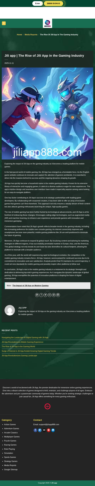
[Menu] (4, 23)
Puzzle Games (10, 441)
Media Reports (31, 35)
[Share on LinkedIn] (58, 295)
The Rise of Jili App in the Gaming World (18, 347)
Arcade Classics (11, 433)
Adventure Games (11, 429)
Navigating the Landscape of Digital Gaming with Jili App (25, 338)
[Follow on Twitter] (40, 430)
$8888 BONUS (53, 3)
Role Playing (9, 449)
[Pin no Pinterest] (54, 295)
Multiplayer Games (12, 437)
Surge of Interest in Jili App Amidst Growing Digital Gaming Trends (29, 351)
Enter (37, 3)
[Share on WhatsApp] (37, 295)
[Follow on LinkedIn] (53, 430)
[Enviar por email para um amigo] (50, 295)
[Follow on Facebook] (35, 430)
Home (19, 35)
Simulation (8, 453)
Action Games (10, 424)
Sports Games (10, 457)
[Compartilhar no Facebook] (41, 295)
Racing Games (10, 445)
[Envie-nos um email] (44, 430)
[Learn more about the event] (47, 13)
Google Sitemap (10, 470)
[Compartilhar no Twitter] (45, 295)
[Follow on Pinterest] (48, 430)
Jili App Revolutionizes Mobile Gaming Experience (22, 342)
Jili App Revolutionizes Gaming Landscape (19, 356)
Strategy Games (10, 461)
